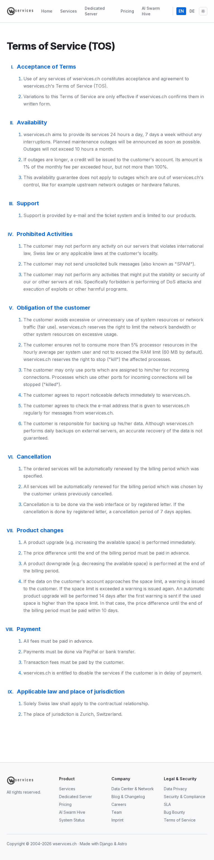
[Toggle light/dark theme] (203, 11)
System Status (72, 820)
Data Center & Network (132, 788)
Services (68, 11)
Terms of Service (180, 820)
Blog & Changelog (128, 796)
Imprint (117, 820)
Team (116, 812)
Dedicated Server (95, 11)
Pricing (127, 11)
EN (181, 11)
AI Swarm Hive (151, 11)
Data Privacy (175, 788)
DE (191, 11)
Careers (118, 804)
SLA (167, 804)
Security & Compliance (184, 796)
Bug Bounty (174, 812)
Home (46, 11)
